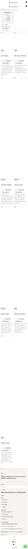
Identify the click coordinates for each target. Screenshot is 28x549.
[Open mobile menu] (1, 2)
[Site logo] (14, 2)
